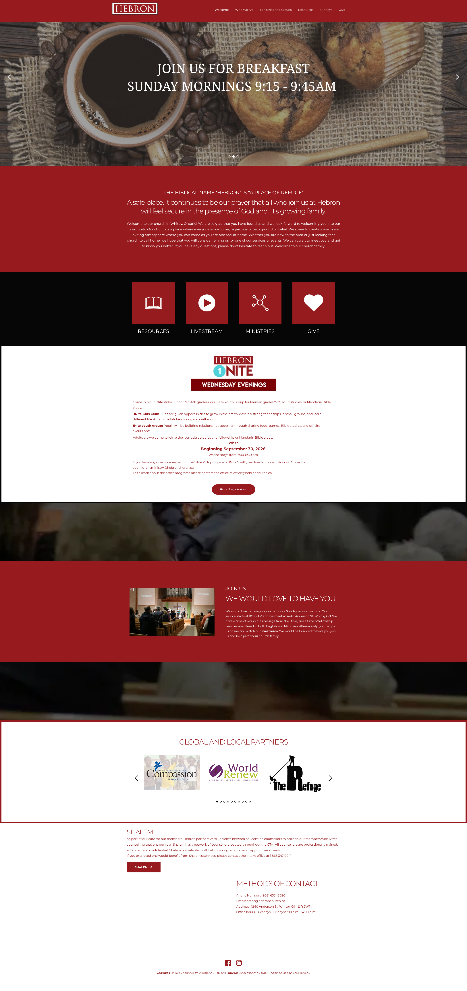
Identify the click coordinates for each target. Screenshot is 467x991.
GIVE (314, 331)
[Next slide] (458, 77)
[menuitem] (222, 10)
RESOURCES (153, 331)
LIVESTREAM (207, 331)
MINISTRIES (260, 331)
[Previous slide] (9, 77)
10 (250, 802)
